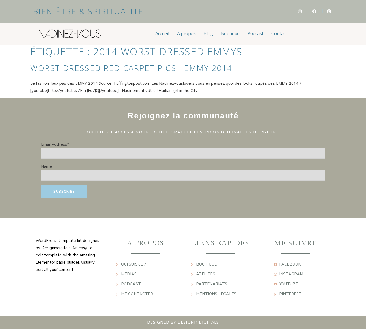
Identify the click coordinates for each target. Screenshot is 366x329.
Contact (279, 33)
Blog (208, 33)
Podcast (255, 33)
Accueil (162, 33)
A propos (186, 33)
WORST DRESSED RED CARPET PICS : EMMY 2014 (131, 67)
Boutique (230, 33)
